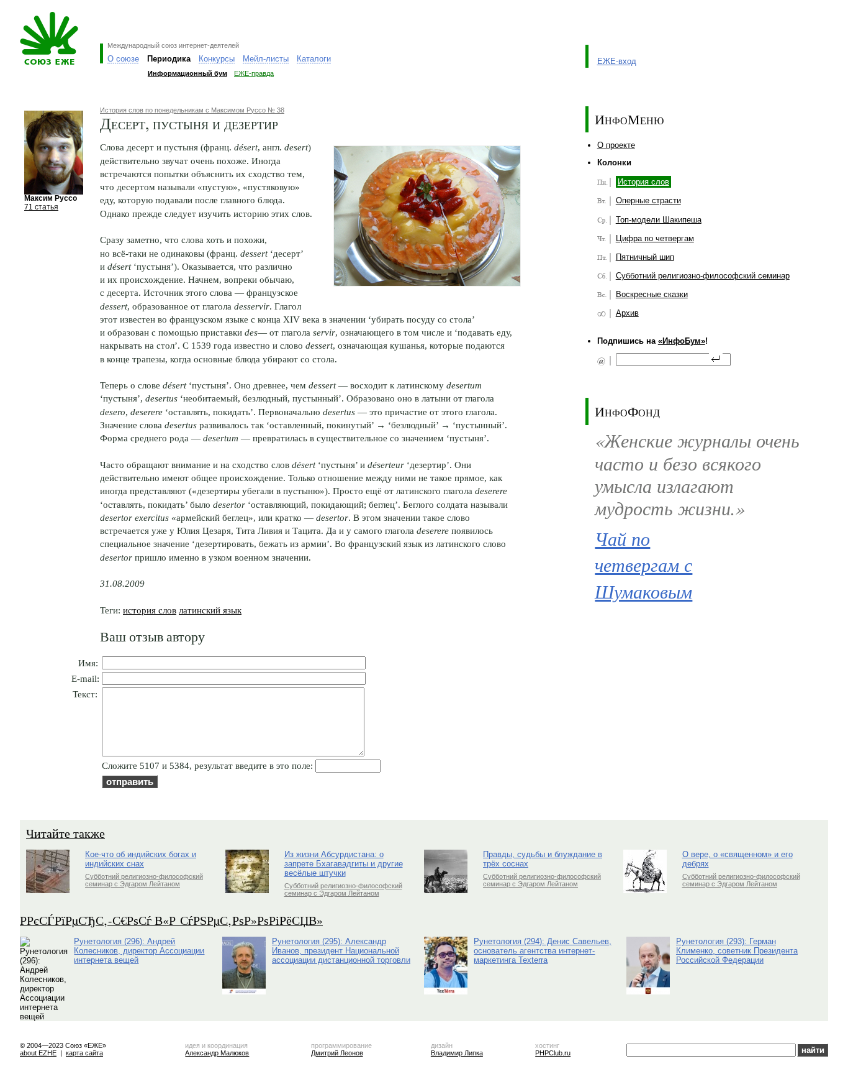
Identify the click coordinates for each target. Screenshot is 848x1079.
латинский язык (210, 610)
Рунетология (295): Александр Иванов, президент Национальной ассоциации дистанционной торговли (341, 951)
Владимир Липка (457, 1053)
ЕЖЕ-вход (616, 61)
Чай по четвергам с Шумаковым (643, 565)
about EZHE (38, 1053)
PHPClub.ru (553, 1053)
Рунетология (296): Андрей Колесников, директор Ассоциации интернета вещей (139, 951)
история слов (149, 610)
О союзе (123, 58)
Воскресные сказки (652, 294)
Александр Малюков (217, 1053)
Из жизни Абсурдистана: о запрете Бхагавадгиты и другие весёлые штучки (343, 864)
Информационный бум (187, 73)
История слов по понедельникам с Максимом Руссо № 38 (192, 110)
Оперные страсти (648, 200)
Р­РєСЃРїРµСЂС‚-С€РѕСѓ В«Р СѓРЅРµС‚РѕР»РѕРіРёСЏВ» (171, 920)
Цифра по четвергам (655, 238)
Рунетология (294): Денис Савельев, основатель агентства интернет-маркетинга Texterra (542, 951)
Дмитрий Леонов (337, 1053)
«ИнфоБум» (681, 341)
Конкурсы (217, 58)
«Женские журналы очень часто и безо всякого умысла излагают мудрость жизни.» (697, 474)
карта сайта (84, 1053)
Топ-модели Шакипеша (658, 219)
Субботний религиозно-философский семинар (703, 275)
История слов (643, 181)
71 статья (41, 207)
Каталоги (314, 58)
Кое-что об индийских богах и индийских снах (140, 859)
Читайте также (65, 833)
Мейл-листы (266, 58)
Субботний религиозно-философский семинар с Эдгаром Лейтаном (144, 880)
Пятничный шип (645, 257)
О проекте (616, 145)
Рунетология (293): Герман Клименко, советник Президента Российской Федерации (737, 951)
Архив (627, 313)
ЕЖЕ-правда (254, 73)
